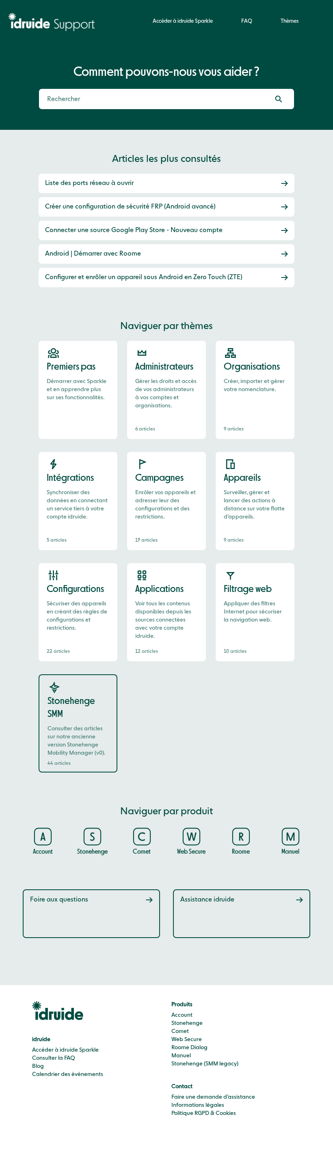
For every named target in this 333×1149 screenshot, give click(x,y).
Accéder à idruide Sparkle (183, 21)
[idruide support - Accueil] (53, 22)
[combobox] (151, 99)
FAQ (246, 21)
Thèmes (289, 21)
